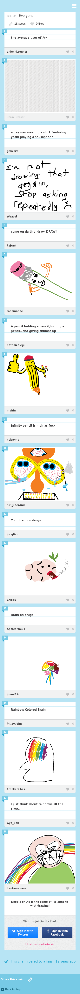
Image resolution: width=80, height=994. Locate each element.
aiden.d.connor (17, 51)
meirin (11, 410)
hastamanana (16, 888)
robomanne (15, 311)
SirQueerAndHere (19, 505)
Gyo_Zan (13, 823)
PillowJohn (14, 723)
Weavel (12, 216)
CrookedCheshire (18, 789)
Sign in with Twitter (24, 932)
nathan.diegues (18, 345)
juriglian (12, 534)
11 (5, 513)
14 (5, 637)
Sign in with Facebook (59, 932)
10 (5, 448)
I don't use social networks (39, 944)
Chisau (11, 600)
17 (5, 797)
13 (5, 608)
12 (5, 543)
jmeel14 (12, 694)
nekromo (13, 439)
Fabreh (12, 245)
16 (5, 732)
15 (5, 703)
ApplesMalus (16, 629)
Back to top (13, 989)
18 (5, 831)
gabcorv (12, 151)
